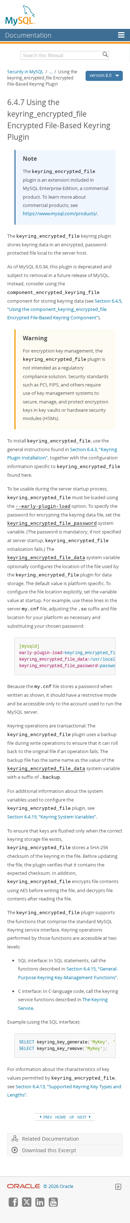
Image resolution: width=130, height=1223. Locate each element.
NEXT (82, 1117)
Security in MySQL (25, 71)
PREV (47, 1117)
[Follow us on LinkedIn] (40, 1205)
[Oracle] (23, 1186)
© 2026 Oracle (58, 1186)
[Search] (105, 55)
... (50, 71)
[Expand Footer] (118, 1187)
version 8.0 (101, 75)
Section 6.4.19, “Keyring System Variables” (51, 816)
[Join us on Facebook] (13, 1205)
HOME (60, 1117)
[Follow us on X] (26, 1205)
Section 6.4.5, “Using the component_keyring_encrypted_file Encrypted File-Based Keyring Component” (64, 309)
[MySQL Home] (20, 15)
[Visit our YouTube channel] (53, 1205)
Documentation (28, 35)
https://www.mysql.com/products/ (60, 213)
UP (71, 1117)
